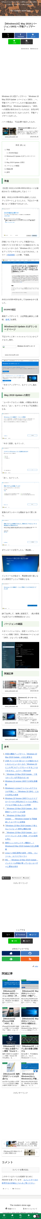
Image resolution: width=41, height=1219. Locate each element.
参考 (8, 172)
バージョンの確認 (12, 166)
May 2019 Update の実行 (15, 162)
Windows (7, 878)
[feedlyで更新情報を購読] (11, 959)
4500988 (10, 255)
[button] (27, 41)
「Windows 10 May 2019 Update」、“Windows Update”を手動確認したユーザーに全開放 (21, 819)
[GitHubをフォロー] (30, 953)
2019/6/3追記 (13, 153)
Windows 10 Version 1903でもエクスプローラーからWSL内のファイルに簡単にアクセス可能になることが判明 (21, 801)
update (27, 878)
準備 (8, 150)
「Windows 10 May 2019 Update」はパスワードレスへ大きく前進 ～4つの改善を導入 (21, 836)
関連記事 (9, 169)
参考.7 (8, 319)
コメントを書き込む (20, 1170)
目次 (17, 145)
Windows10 (17, 878)
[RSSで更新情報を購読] (30, 959)
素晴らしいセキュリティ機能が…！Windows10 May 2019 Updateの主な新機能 (22, 846)
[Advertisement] (20, 71)
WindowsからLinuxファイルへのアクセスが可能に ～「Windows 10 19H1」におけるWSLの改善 (22, 791)
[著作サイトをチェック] (11, 953)
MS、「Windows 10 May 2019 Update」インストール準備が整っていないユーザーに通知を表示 (21, 863)
